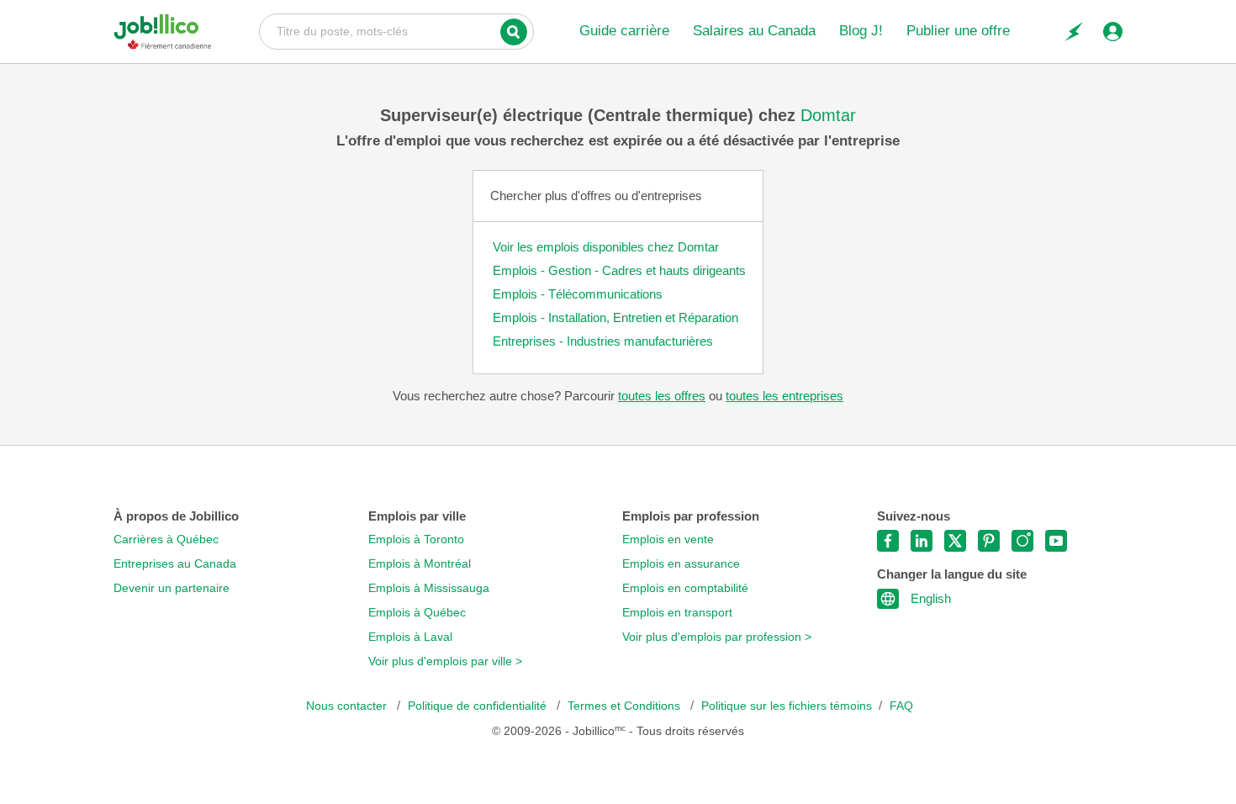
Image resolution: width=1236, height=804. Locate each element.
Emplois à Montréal (419, 564)
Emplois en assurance (681, 564)
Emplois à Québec (417, 612)
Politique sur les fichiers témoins (786, 706)
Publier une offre (958, 31)
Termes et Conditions (626, 706)
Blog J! (861, 31)
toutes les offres (661, 396)
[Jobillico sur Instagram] (1022, 541)
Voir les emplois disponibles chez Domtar (606, 247)
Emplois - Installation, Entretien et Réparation (615, 317)
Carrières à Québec (166, 539)
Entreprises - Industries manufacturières (603, 341)
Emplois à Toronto (416, 539)
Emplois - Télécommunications (578, 294)
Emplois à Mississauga (428, 588)
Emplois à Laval (410, 637)
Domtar (828, 115)
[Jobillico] (163, 31)
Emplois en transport (677, 612)
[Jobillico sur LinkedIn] (921, 541)
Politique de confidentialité (479, 706)
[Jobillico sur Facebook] (888, 541)
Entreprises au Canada (175, 564)
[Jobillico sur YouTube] (1056, 541)
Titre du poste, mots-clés (396, 30)
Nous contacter (348, 706)
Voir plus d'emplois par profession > (716, 637)
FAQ (901, 706)
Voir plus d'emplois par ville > (445, 661)
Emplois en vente (668, 539)
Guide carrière (624, 31)
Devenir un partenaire (172, 588)
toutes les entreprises (784, 396)
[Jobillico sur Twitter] (955, 541)
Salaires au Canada (754, 31)
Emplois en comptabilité (685, 588)
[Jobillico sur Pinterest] (989, 541)
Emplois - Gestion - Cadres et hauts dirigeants (619, 270)
